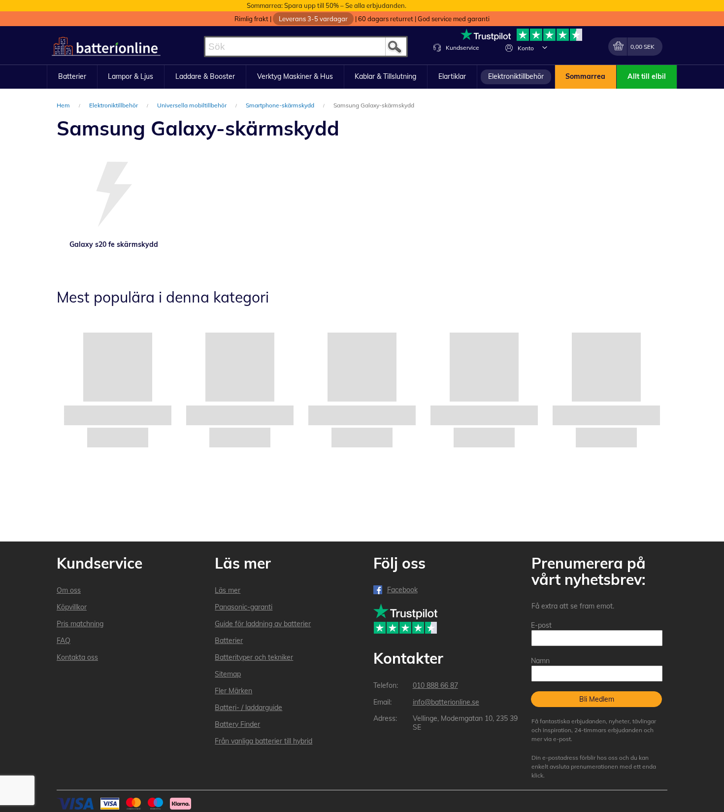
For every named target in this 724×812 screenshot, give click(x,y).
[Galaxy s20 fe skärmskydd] (114, 195)
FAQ (63, 640)
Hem (64, 105)
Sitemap (228, 674)
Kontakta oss (77, 657)
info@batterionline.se (446, 702)
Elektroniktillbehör (114, 105)
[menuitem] (72, 77)
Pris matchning (80, 623)
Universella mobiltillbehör (192, 105)
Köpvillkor (72, 607)
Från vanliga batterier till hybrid (263, 741)
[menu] (362, 77)
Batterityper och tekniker (254, 657)
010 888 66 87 (435, 685)
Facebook (402, 589)
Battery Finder (237, 724)
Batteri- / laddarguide (248, 707)
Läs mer (227, 590)
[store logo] (106, 46)
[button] (544, 47)
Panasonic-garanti (243, 607)
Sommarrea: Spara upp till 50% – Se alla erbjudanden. (326, 5)
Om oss (69, 590)
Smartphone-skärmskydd (281, 105)
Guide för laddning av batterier (263, 623)
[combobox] (306, 46)
